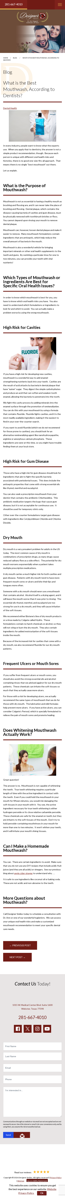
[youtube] (47, 1029)
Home (5, 58)
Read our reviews (23, 1172)
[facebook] (18, 1029)
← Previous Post (20, 945)
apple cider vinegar (23, 873)
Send (8, 1135)
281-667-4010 (13, 4)
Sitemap (20, 1181)
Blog (15, 58)
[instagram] (37, 1029)
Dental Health (10, 108)
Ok (41, 1193)
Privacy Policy (56, 1177)
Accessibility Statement (37, 1181)
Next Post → (17, 957)
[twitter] (28, 1029)
